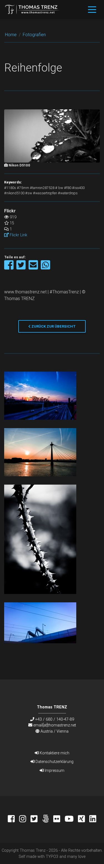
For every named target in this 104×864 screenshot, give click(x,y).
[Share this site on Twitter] (21, 267)
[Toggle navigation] (92, 9)
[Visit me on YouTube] (71, 819)
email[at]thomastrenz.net (54, 725)
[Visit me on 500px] (47, 819)
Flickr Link (18, 234)
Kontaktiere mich (54, 752)
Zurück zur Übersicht (53, 326)
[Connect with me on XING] (83, 819)
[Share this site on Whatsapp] (45, 267)
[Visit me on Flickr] (59, 819)
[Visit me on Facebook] (13, 819)
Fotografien (34, 34)
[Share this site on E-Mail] (34, 267)
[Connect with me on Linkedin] (92, 819)
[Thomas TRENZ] (32, 9)
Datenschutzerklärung (53, 761)
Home (11, 34)
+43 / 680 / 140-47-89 (54, 719)
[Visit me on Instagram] (25, 819)
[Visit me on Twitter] (36, 819)
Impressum (54, 770)
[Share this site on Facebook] (9, 267)
